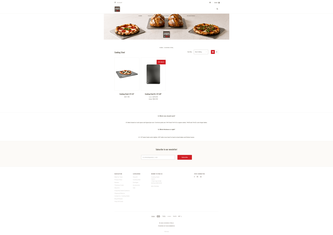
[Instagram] (197, 177)
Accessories (191, 15)
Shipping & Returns (119, 193)
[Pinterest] (201, 177)
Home (140, 15)
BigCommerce (170, 226)
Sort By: (189, 52)
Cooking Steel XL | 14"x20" (153, 94)
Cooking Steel (164, 15)
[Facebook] (194, 177)
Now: (151, 99)
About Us (116, 188)
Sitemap (166, 231)
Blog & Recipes (118, 198)
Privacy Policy (118, 179)
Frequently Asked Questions (122, 190)
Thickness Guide (119, 185)
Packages (178, 15)
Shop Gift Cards (118, 201)
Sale (166, 20)
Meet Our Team (118, 177)
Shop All (151, 15)
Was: (151, 97)
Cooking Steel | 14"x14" (126, 94)
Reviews (116, 182)
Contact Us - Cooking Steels (122, 196)
